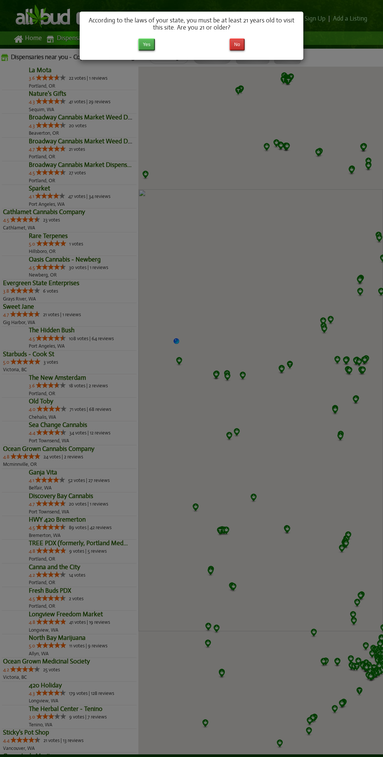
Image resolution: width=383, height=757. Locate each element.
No (237, 44)
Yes (146, 44)
